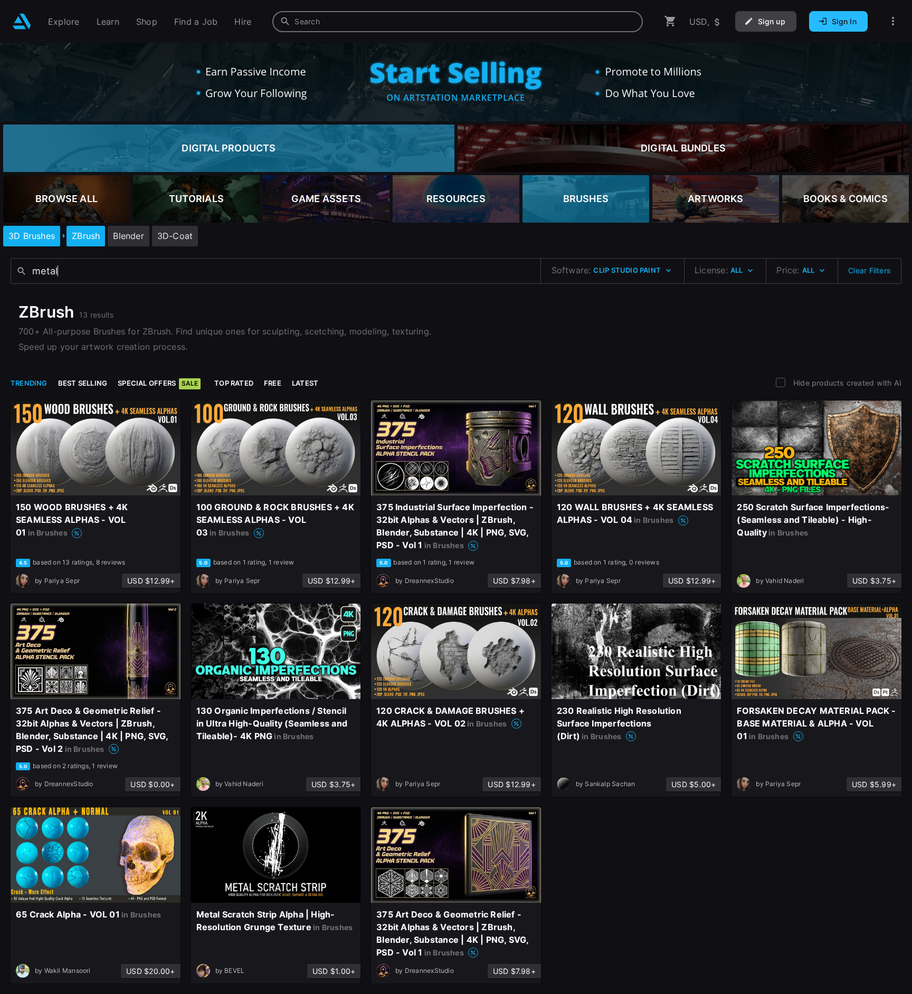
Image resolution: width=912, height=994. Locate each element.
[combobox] (457, 21)
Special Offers (158, 383)
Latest (305, 383)
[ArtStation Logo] (22, 21)
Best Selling (83, 383)
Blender (128, 236)
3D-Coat (175, 236)
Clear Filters (869, 270)
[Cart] (670, 21)
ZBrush (86, 236)
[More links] (893, 21)
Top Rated (233, 383)
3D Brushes (31, 236)
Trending (29, 383)
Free (272, 383)
